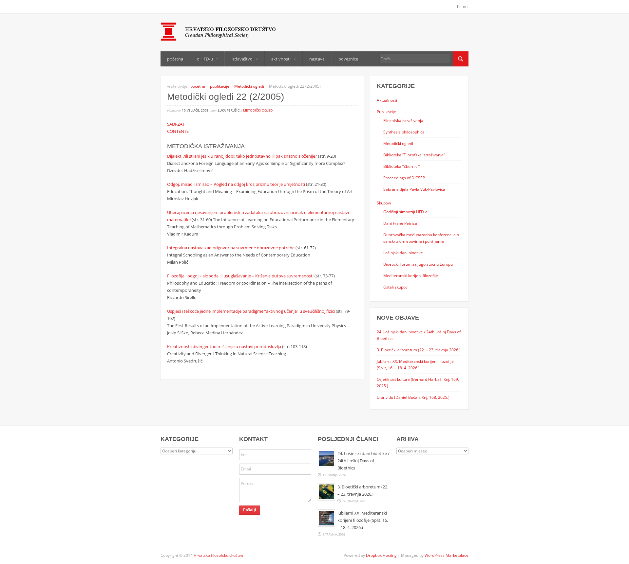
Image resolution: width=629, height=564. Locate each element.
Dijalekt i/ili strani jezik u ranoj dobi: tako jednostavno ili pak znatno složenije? (242, 156)
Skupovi (384, 202)
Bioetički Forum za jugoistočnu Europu (418, 264)
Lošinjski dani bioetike (403, 252)
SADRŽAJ (175, 124)
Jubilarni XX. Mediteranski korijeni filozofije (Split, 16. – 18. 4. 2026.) (362, 520)
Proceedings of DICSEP (404, 177)
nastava (317, 59)
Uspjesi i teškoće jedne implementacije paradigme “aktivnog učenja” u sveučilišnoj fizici (251, 311)
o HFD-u (205, 59)
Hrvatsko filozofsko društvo (218, 555)
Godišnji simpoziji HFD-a (405, 211)
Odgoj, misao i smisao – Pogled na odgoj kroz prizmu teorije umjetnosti (236, 184)
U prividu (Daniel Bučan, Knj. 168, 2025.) (413, 397)
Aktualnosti (387, 100)
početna (175, 59)
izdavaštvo (242, 59)
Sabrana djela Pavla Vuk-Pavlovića (414, 189)
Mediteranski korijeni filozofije (410, 275)
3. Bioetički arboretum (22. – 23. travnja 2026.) (419, 349)
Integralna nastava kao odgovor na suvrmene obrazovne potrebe (231, 248)
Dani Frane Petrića (400, 223)
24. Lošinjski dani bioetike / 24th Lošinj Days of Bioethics (363, 460)
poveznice (348, 59)
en (465, 6)
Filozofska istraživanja (403, 120)
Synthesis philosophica (404, 131)
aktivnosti (281, 59)
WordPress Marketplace (446, 555)
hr (459, 6)
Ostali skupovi (396, 287)
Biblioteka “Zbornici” (401, 166)
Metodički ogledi (249, 86)
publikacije (219, 86)
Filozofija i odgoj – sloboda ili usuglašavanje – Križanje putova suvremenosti (240, 276)
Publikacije (386, 111)
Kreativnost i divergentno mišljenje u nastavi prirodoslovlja (224, 346)
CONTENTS (178, 131)
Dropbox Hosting (381, 555)
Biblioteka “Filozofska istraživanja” (414, 154)
